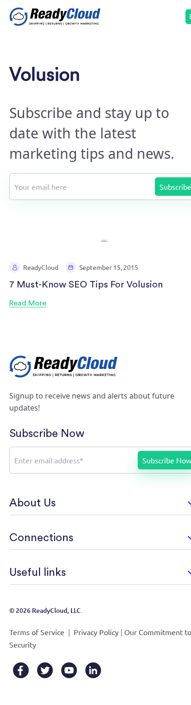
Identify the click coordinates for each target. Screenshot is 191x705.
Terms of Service (36, 631)
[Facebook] (20, 670)
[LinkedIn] (93, 670)
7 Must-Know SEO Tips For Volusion (86, 284)
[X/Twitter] (45, 670)
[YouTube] (69, 670)
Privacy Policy (96, 631)
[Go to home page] (55, 16)
